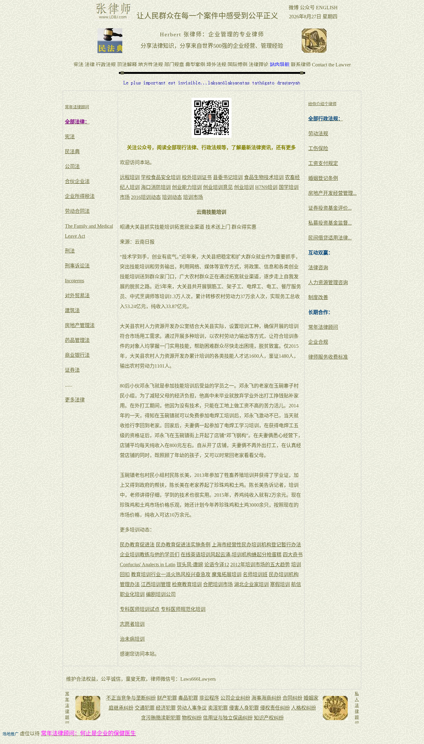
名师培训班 (255, 574)
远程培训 (130, 177)
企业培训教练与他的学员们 (149, 554)
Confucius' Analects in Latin (147, 564)
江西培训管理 (156, 584)
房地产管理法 (80, 325)
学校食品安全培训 (161, 177)
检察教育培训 (187, 584)
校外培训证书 (197, 177)
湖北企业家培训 (251, 584)
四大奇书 (293, 554)
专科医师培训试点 (140, 609)
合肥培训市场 (218, 584)
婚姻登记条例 (323, 178)
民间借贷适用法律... (330, 237)
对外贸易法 (77, 295)
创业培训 (244, 187)
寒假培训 (280, 584)
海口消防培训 (156, 187)
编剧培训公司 (161, 594)
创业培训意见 (218, 187)
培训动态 (172, 197)
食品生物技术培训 (264, 177)
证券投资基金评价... (330, 208)
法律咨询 (318, 267)
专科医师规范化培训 (183, 609)
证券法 (72, 370)
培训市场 (193, 197)
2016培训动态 (146, 197)
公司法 (72, 166)
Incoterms (74, 280)
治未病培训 (132, 639)
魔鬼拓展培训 (226, 574)
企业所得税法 (80, 196)
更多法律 (75, 399)
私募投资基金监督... (330, 223)
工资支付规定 (323, 163)
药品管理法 (77, 340)
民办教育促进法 (137, 544)
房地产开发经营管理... (332, 193)
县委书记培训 (228, 177)
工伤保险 (318, 148)
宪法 (70, 136)
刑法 (70, 250)
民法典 (72, 151)
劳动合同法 (77, 211)
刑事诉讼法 (77, 265)
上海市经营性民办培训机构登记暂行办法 (256, 544)
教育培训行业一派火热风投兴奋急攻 (170, 574)
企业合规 (318, 342)
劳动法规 (318, 133)
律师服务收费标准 (328, 357)
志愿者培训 (132, 624)
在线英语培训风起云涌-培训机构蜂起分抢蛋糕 (231, 554)
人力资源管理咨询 (328, 282)
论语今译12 (216, 564)
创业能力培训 (187, 187)
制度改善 (318, 297)
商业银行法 (77, 355)
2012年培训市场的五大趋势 (260, 564)
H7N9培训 (266, 187)
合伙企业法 (77, 181)
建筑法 (72, 310)
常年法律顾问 (323, 327)
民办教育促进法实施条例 (183, 544)
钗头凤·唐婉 (190, 564)
